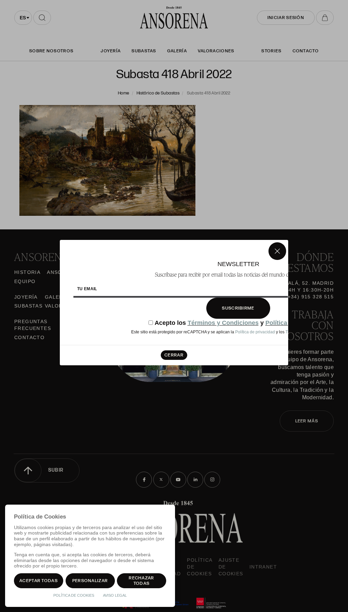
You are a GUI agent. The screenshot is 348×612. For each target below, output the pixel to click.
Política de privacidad (255, 332)
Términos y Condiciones (223, 322)
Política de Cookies (73, 595)
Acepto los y (241, 322)
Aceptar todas (38, 580)
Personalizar (90, 580)
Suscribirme (238, 308)
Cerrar (174, 355)
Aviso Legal (115, 595)
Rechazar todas (141, 580)
